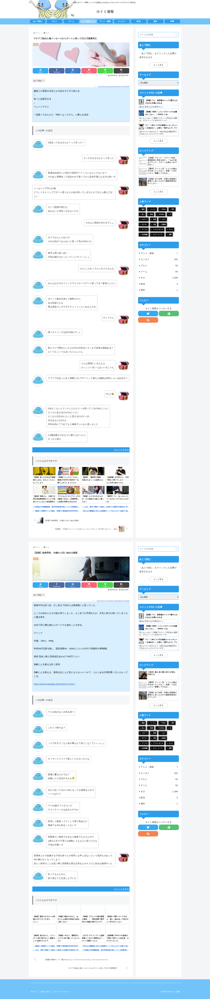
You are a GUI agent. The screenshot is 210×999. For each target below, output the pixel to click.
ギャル (171, 229)
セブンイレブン (158, 234)
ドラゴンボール (158, 229)
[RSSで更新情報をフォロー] (148, 320)
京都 (154, 219)
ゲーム (159, 271)
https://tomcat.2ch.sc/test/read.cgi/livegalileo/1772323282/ (113, 600)
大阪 (154, 224)
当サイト (34, 992)
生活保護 (145, 234)
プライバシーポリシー (61, 992)
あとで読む (38, 81)
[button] (176, 34)
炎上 (143, 214)
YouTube (161, 214)
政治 (159, 284)
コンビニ (153, 209)
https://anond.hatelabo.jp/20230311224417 (54, 684)
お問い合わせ (45, 992)
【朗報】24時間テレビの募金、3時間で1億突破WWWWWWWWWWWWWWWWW (57, 511)
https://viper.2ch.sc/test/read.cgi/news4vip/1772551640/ (114, 86)
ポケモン (145, 224)
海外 (159, 290)
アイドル (145, 229)
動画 (143, 209)
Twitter (163, 209)
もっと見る (158, 65)
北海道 (163, 224)
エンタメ (159, 259)
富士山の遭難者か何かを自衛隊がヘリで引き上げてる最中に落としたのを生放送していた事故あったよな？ (106, 511)
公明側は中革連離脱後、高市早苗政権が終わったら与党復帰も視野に (57, 507)
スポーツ (145, 219)
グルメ (159, 265)
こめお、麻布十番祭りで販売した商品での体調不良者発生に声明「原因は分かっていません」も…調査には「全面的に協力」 (106, 507)
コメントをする (121, 450)
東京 (172, 209)
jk (170, 214)
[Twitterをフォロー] (148, 313)
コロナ (163, 219)
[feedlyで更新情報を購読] (169, 313)
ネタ (159, 277)
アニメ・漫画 (159, 253)
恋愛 (170, 234)
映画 (151, 214)
